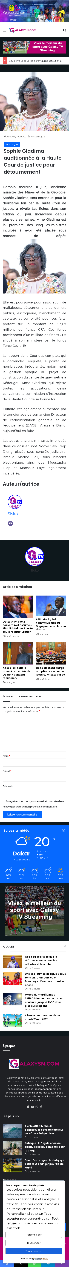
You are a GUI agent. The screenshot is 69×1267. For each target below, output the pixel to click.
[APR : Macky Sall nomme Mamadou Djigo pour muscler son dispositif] (51, 606)
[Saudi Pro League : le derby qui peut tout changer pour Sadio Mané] (12, 1165)
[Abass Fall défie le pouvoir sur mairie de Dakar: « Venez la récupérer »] (18, 653)
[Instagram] (36, 1107)
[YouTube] (32, 1107)
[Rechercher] (64, 31)
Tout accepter (34, 1251)
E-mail (7, 771)
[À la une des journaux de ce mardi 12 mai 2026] (12, 1020)
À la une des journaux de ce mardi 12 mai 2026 (42, 1017)
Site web (8, 786)
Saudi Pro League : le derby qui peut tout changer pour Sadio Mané (44, 1163)
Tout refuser (34, 1242)
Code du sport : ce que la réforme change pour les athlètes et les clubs (41, 960)
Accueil (10, 136)
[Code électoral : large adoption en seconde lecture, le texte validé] (51, 653)
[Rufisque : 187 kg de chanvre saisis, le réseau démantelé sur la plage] (12, 1148)
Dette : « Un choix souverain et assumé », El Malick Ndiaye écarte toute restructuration (18, 627)
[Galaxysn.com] (23, 30)
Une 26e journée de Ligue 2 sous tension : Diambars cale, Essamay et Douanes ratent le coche (45, 979)
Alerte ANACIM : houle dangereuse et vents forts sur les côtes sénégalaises (44, 1129)
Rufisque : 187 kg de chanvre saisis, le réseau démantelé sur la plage (45, 1146)
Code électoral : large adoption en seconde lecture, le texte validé (50, 671)
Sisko (13, 513)
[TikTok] (41, 1107)
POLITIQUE (38, 136)
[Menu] (4, 31)
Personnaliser (34, 1234)
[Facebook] (28, 1107)
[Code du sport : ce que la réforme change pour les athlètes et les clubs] (12, 961)
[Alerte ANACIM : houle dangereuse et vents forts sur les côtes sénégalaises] (12, 1131)
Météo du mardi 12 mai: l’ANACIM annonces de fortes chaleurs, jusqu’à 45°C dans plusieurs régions (44, 1000)
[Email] (10, 523)
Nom (6, 755)
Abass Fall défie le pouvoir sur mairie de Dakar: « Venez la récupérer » (16, 673)
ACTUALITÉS (24, 136)
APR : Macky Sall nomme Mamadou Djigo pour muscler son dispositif (51, 624)
